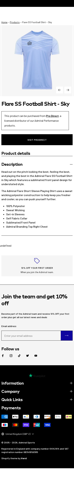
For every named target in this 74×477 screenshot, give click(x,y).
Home (4, 22)
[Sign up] (66, 335)
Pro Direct (52, 115)
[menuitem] (2, 355)
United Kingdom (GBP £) (18, 433)
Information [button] (12, 383)
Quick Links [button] (12, 399)
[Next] (67, 90)
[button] (37, 164)
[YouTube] (35, 355)
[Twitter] (27, 355)
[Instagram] (11, 355)
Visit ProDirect (37, 139)
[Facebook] (2, 355)
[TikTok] (19, 355)
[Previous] (59, 90)
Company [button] (10, 391)
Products (15, 22)
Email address (8, 326)
